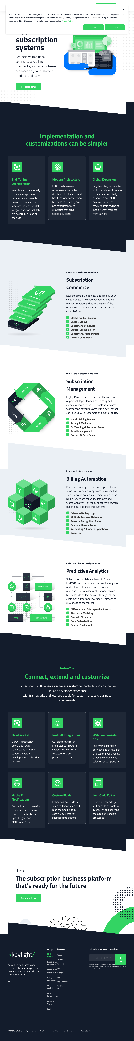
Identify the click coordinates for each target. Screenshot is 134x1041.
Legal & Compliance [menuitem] (69, 1031)
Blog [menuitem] (59, 968)
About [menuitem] (59, 955)
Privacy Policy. (67, 21)
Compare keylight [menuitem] (50, 1002)
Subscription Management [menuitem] (52, 971)
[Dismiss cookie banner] (124, 9)
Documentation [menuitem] (63, 977)
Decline (115, 27)
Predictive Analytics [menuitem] (51, 986)
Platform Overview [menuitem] (51, 955)
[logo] (27, 954)
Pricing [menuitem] (49, 1009)
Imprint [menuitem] (42, 1031)
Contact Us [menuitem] (60, 987)
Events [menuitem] (60, 972)
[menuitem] (70, 949)
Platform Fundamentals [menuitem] (52, 994)
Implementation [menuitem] (63, 981)
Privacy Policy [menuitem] (54, 1031)
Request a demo (28, 86)
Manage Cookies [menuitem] (85, 1031)
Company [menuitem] (60, 949)
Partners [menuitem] (60, 964)
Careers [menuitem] (60, 959)
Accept (93, 27)
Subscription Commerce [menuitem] (52, 963)
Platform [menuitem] (50, 949)
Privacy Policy (117, 966)
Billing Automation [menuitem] (51, 979)
